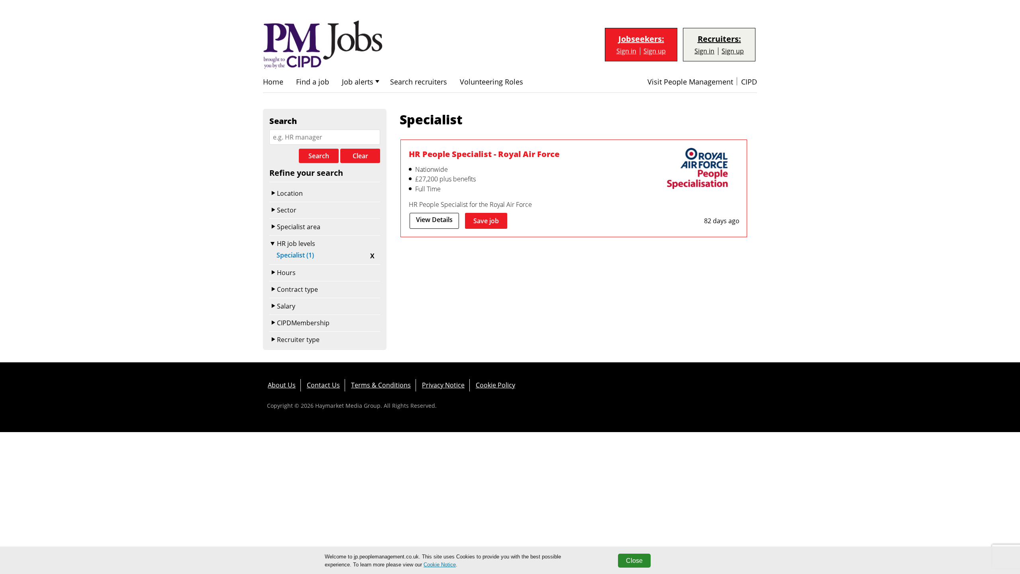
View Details (434, 219)
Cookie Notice (440, 565)
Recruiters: (719, 39)
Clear (360, 155)
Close (634, 560)
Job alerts (357, 81)
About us (282, 385)
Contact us (323, 385)
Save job (486, 220)
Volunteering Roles (491, 81)
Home (273, 81)
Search (318, 155)
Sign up (654, 51)
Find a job (312, 81)
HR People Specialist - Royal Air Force (484, 153)
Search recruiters (418, 81)
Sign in (626, 51)
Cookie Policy (495, 385)
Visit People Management (690, 81)
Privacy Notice (443, 385)
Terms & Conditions (381, 385)
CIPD (749, 81)
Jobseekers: (641, 39)
